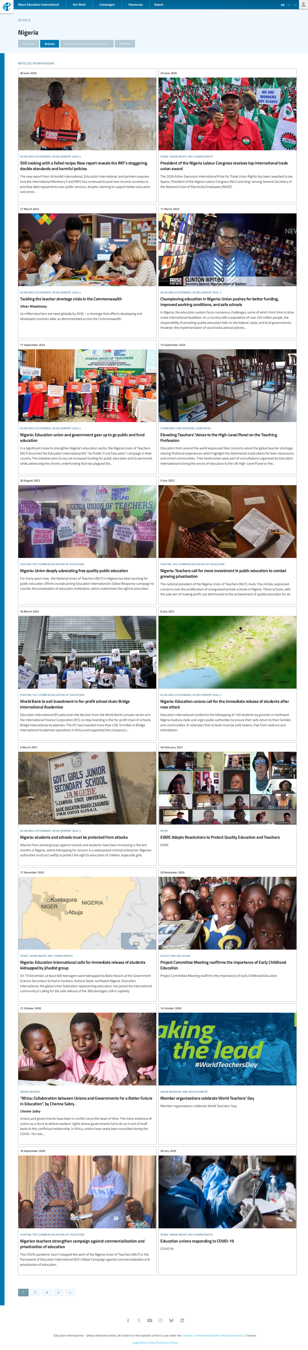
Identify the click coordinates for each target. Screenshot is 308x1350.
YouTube (149, 1320)
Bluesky (171, 1320)
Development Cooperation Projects (87, 43)
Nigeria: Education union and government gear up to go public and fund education (87, 404)
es (295, 5)
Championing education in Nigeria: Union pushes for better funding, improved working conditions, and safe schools (228, 268)
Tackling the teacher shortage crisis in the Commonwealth (87, 263)
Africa (24, 19)
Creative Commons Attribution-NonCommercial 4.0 (214, 1335)
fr (288, 5)
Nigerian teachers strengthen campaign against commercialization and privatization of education (87, 1208)
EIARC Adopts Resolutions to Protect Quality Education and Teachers (228, 796)
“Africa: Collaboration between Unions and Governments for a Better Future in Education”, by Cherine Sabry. (87, 1071)
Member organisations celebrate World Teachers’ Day (228, 1057)
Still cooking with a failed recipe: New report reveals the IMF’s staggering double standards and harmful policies (87, 132)
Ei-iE (7, 7)
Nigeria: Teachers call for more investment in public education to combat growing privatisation (228, 537)
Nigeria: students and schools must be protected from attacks (87, 801)
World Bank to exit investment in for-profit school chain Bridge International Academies (87, 671)
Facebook (128, 1320)
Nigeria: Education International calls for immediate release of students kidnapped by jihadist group (87, 932)
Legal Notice (141, 1343)
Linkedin (182, 1320)
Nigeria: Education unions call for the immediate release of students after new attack (228, 671)
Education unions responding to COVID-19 (228, 1200)
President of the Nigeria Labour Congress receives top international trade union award (228, 130)
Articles (50, 43)
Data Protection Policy (163, 1343)
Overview (28, 43)
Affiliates (125, 43)
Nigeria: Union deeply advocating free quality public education (87, 534)
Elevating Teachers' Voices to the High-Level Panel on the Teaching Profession (228, 404)
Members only (303, 4)
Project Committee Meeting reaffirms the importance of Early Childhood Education (228, 924)
